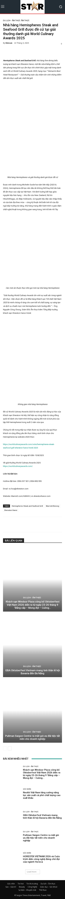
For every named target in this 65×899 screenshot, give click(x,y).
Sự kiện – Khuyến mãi (27, 890)
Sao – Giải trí (10, 887)
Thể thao (43, 890)
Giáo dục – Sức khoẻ (48, 887)
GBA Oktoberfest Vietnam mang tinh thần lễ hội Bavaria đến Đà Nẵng (32, 672)
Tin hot (21, 883)
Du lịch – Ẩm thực (48, 883)
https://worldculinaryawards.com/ (18, 466)
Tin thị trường (32, 883)
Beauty (22, 887)
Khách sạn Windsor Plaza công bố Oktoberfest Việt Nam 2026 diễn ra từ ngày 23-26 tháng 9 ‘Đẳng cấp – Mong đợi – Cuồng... (32, 604)
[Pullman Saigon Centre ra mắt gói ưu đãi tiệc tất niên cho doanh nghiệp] (32, 710)
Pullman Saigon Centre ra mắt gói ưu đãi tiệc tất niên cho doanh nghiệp (32, 737)
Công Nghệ (32, 887)
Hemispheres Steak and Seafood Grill (27, 506)
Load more (31, 871)
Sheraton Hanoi (10, 510)
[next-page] (10, 748)
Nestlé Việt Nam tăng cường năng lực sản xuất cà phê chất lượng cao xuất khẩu (41, 795)
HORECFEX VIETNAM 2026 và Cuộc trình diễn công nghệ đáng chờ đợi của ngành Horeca (41, 859)
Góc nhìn (27, 789)
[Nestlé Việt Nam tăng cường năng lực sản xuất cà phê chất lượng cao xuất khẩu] (12, 794)
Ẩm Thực (25, 20)
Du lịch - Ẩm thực (11, 20)
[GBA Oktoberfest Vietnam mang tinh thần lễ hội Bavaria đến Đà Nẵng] (32, 644)
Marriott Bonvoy (52, 506)
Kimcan (9, 43)
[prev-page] (5, 748)
